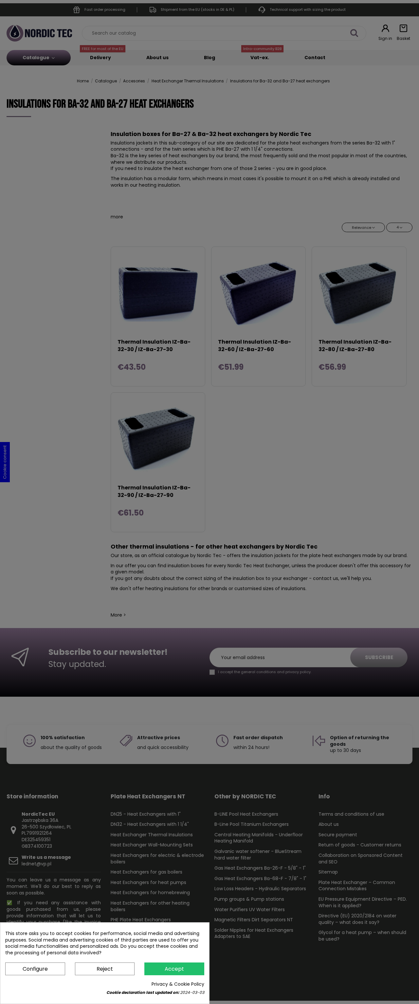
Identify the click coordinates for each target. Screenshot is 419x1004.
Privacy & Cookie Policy (178, 984)
